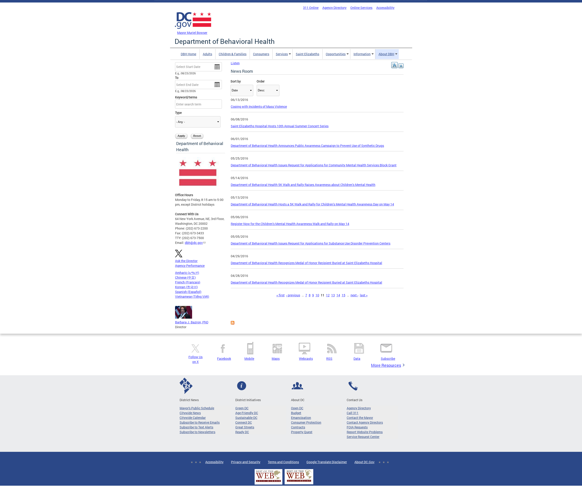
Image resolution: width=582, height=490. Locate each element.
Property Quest (301, 432)
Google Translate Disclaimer (326, 462)
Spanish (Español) (188, 292)
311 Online (311, 7)
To (176, 77)
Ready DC (242, 432)
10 (317, 295)
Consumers (261, 54)
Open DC (297, 408)
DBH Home (188, 54)
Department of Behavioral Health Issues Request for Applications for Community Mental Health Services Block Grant (313, 165)
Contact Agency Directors (365, 422)
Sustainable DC (246, 417)
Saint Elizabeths (307, 54)
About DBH (386, 54)
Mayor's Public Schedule (197, 408)
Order (261, 81)
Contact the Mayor (360, 417)
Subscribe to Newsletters (197, 432)
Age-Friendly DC (246, 413)
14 (338, 295)
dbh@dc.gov (194, 242)
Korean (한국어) (186, 287)
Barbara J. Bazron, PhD (191, 322)
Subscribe (388, 358)
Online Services (361, 7)
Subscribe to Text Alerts (196, 427)
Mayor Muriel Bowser (192, 32)
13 (333, 295)
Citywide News (190, 413)
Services (282, 54)
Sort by (236, 81)
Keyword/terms (186, 97)
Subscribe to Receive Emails (200, 422)
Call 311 (353, 413)
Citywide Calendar (193, 417)
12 (328, 295)
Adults (207, 54)
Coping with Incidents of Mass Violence (259, 106)
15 (343, 295)
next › (354, 295)
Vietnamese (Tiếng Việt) (192, 296)
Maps (276, 358)
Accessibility (385, 7)
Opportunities (336, 54)
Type (178, 112)
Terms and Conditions (283, 462)
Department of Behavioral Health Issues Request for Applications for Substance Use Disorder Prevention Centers (310, 243)
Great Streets (244, 427)
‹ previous (293, 295)
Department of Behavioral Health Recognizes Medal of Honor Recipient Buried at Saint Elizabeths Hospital (306, 263)
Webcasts (306, 358)
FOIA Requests (357, 427)
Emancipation (301, 417)
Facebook (224, 358)
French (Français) (187, 282)
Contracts (298, 427)
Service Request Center (363, 437)
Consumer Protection (306, 422)
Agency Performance (190, 265)
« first (280, 295)
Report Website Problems (365, 432)
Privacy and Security (245, 462)
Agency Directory (334, 7)
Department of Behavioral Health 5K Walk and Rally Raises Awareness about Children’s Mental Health (303, 184)
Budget (296, 413)
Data (357, 358)
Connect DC (243, 422)
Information (362, 54)
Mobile (249, 358)
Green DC (241, 408)
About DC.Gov (364, 462)
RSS (329, 358)
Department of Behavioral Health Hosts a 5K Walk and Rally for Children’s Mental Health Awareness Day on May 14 (312, 204)
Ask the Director (186, 261)
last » (364, 295)
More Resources (386, 365)
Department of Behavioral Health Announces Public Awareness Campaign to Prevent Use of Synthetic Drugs (307, 145)
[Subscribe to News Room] (232, 323)
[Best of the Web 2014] (268, 482)
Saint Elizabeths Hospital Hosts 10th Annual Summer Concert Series (280, 126)
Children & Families (232, 54)
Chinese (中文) (185, 277)
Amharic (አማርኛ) (187, 272)
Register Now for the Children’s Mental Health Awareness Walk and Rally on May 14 (290, 224)
